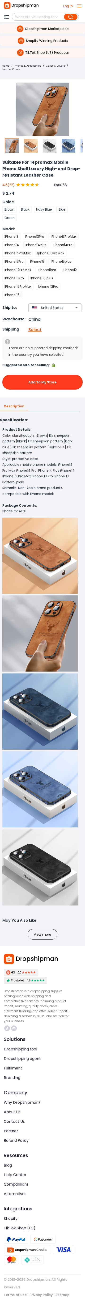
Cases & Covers (55, 66)
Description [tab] (14, 406)
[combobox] (48, 308)
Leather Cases (11, 69)
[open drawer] (79, 6)
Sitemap (62, 1294)
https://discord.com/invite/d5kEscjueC (14, 1028)
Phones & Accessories (27, 66)
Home (5, 66)
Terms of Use (15, 1294)
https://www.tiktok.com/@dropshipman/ (7, 1028)
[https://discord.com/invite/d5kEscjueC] (14, 1028)
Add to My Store (42, 382)
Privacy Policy (41, 1294)
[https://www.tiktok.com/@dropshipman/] (7, 1028)
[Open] (76, 307)
